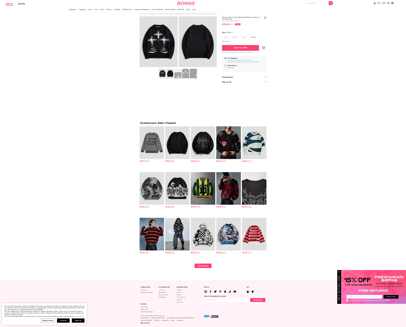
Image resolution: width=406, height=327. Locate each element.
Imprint (173, 320)
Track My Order (181, 297)
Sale (96, 9)
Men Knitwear (161, 14)
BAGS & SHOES (170, 9)
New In (90, 9)
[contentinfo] (142, 161)
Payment (179, 299)
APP (247, 287)
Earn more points (163, 295)
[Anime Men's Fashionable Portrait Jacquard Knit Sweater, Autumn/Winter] (228, 234)
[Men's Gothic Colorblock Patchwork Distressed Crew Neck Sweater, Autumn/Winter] (254, 188)
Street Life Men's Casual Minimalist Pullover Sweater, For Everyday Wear (241, 18)
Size (226, 32)
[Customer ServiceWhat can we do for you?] (388, 3)
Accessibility (144, 307)
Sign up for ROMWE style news (215, 296)
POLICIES (143, 304)
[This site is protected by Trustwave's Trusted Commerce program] (206, 316)
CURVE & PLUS (127, 9)
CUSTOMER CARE (164, 287)
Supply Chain (144, 309)
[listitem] (152, 148)
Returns (179, 292)
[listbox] (375, 3)
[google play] (252, 291)
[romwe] (186, 3)
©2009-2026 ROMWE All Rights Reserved (153, 316)
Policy (194, 9)
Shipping (179, 290)
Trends (101, 9)
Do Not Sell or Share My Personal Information (180, 317)
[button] (263, 48)
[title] (203, 122)
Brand (188, 9)
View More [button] (203, 266)
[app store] (247, 291)
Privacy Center (145, 317)
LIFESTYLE (181, 9)
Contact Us (162, 290)
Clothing (108, 9)
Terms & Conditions (146, 320)
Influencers (144, 290)
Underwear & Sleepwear (142, 9)
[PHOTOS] (178, 42)
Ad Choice (180, 320)
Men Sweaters (170, 14)
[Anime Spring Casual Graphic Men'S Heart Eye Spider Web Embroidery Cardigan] (228, 142)
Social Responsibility (147, 292)
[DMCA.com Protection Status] (214, 316)
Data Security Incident (147, 312)
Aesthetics (82, 9)
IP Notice (156, 320)
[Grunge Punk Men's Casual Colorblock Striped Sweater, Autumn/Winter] (152, 234)
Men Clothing (152, 14)
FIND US (206, 287)
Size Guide (180, 302)
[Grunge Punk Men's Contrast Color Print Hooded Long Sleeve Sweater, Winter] (203, 234)
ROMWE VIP (162, 297)
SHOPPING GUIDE (182, 287)
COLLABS (116, 9)
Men (145, 14)
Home (141, 14)
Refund (179, 295)
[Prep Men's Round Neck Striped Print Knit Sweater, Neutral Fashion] (254, 234)
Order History (162, 292)
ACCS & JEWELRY (157, 9)
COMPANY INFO (145, 287)
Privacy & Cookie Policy (158, 317)
